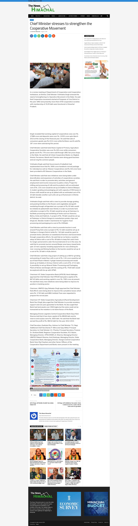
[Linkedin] (42, 36)
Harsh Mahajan (37, 388)
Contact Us (100, 522)
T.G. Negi (39, 390)
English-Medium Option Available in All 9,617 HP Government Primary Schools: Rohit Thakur (94, 43)
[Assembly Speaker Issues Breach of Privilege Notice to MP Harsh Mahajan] (73, 435)
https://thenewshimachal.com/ (45, 415)
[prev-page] (78, 426)
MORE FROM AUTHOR (50, 426)
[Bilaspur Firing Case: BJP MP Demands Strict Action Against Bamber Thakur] (73, 454)
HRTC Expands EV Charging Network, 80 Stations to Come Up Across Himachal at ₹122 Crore (95, 39)
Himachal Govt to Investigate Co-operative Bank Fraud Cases (55, 463)
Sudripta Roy (33, 390)
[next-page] (80, 426)
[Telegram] (50, 36)
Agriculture (61, 16)
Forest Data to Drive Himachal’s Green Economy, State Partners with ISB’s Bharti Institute (95, 56)
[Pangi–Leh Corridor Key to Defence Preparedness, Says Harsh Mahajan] (55, 435)
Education (47, 16)
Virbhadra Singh (45, 390)
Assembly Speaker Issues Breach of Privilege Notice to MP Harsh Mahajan (72, 443)
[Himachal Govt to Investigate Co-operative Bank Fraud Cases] (55, 454)
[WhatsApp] (38, 36)
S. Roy (77, 388)
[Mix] (53, 36)
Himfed (43, 388)
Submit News (87, 522)
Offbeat (82, 16)
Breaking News (68, 440)
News (32, 16)
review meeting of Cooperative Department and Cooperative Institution (60, 388)
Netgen (37, 524)
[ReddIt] (46, 36)
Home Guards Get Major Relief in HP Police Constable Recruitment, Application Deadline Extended (95, 48)
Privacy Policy (94, 522)
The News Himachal (35, 31)
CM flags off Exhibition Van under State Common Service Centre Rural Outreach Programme (69, 404)
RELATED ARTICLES (36, 426)
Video (88, 16)
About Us (106, 522)
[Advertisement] (55, 51)
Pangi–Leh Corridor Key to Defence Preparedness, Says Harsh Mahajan (55, 443)
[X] (35, 36)
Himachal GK (95, 16)
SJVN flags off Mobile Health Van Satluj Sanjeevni (41, 403)
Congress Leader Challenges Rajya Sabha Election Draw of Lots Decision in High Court (38, 482)
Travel (53, 16)
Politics (38, 16)
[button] (107, 16)
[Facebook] (31, 36)
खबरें (101, 16)
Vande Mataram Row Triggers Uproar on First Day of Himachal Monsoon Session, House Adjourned (95, 52)
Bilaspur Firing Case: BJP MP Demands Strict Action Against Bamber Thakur (72, 463)
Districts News (73, 16)
